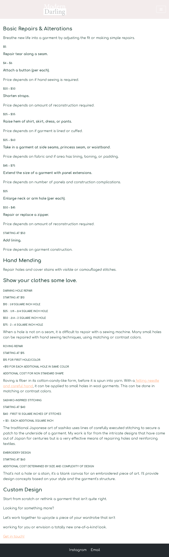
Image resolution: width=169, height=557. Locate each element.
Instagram (78, 550)
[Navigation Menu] (161, 9)
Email (95, 550)
